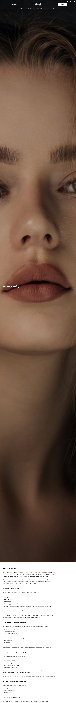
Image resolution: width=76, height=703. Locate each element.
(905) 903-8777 (13, 4)
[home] (38, 4)
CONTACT (54, 8)
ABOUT (46, 8)
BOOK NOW (63, 4)
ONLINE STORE (38, 8)
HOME (21, 8)
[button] (29, 8)
